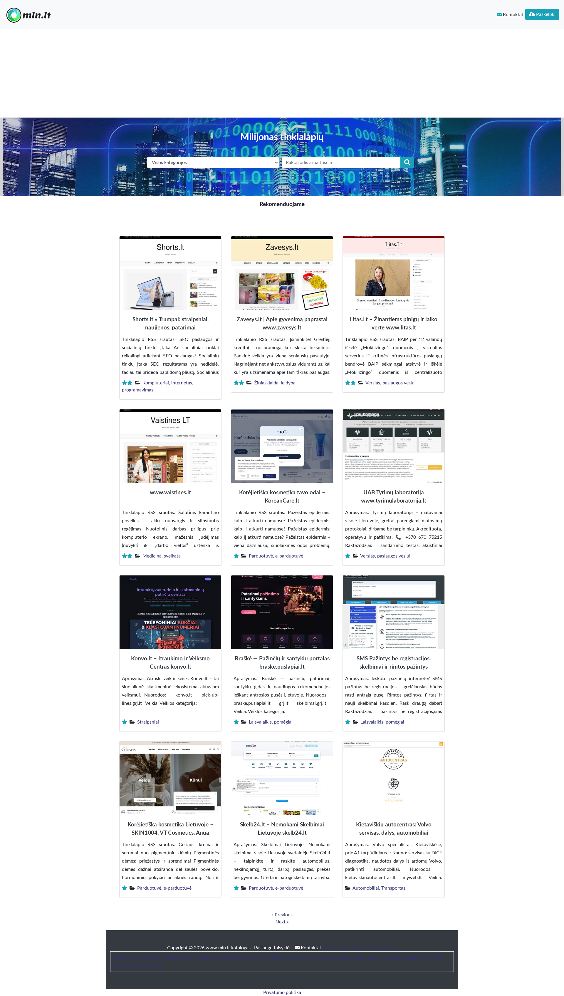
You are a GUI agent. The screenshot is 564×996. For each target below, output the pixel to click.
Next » (282, 922)
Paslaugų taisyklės (273, 947)
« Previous (282, 915)
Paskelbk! (545, 14)
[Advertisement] (282, 73)
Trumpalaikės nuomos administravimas (361, 958)
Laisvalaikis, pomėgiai (271, 722)
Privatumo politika (282, 992)
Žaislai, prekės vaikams (136, 958)
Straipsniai (148, 722)
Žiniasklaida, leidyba (275, 383)
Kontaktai (512, 14)
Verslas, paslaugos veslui (390, 383)
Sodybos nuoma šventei (137, 965)
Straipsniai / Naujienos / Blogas (253, 958)
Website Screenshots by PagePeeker (359, 947)
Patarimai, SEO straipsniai (190, 958)
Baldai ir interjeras (423, 958)
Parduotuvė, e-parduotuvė (276, 556)
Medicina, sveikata (161, 556)
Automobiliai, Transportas (378, 888)
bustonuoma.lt (304, 958)
